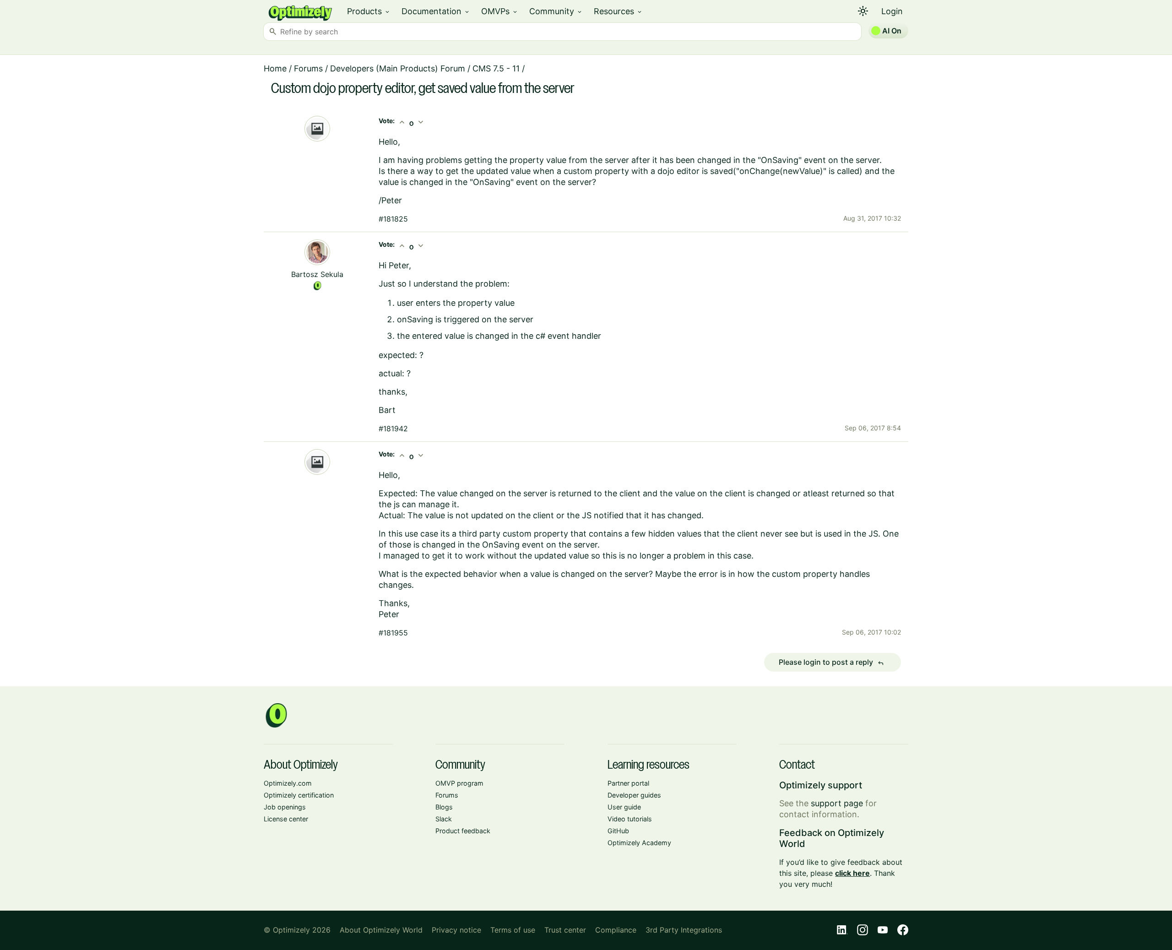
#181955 (393, 632)
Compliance (615, 929)
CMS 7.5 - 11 (496, 68)
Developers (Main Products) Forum (397, 68)
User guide (624, 807)
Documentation (436, 11)
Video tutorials (630, 819)
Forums (308, 68)
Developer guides (634, 795)
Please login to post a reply (831, 662)
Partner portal (628, 783)
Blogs (444, 807)
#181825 (393, 218)
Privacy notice (456, 929)
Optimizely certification (299, 795)
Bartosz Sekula (317, 274)
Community (556, 11)
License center (286, 819)
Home (275, 68)
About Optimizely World (381, 929)
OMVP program (459, 783)
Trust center (565, 929)
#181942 (393, 428)
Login (892, 11)
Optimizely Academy (639, 843)
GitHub (618, 831)
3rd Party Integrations (684, 929)
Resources (618, 11)
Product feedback (462, 831)
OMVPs (499, 11)
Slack (443, 819)
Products (369, 11)
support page (837, 803)
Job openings (285, 807)
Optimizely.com (288, 783)
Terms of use (512, 929)
